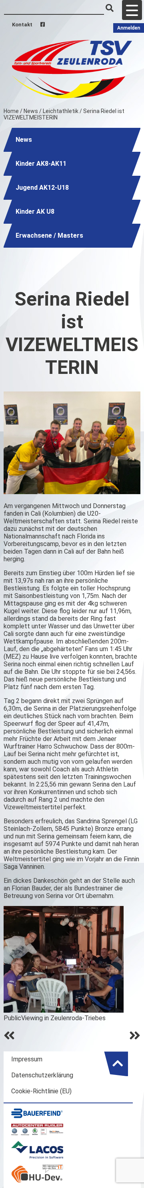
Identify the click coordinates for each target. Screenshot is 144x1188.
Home (11, 111)
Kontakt (22, 25)
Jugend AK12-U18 (42, 187)
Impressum (26, 1059)
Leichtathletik (60, 111)
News (31, 111)
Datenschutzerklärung (42, 1075)
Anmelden (128, 28)
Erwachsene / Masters (49, 235)
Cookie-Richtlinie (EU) (41, 1091)
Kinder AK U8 (35, 211)
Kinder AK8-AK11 (41, 163)
